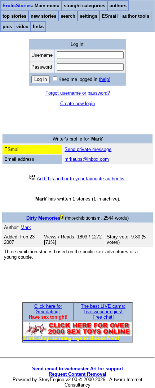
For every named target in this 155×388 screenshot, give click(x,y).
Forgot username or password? (77, 93)
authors (118, 5)
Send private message (88, 149)
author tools (135, 16)
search (68, 16)
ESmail (110, 16)
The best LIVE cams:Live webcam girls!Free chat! (103, 311)
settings (88, 16)
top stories (14, 16)
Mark (26, 227)
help (104, 79)
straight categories (84, 5)
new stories (43, 16)
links (38, 26)
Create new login (77, 103)
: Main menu (31, 5)
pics (7, 26)
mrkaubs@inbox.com (87, 159)
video (22, 26)
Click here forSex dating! (48, 308)
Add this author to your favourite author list (81, 178)
